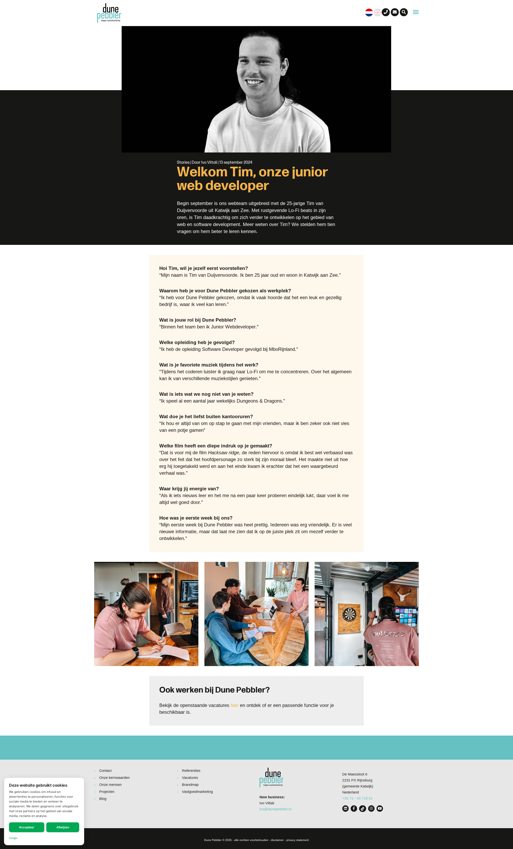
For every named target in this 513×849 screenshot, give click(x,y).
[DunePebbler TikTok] (362, 808)
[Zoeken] (404, 12)
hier (234, 705)
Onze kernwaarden (114, 778)
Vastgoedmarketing (197, 792)
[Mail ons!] (395, 12)
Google (13, 838)
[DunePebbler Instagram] (371, 808)
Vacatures (190, 778)
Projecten (106, 792)
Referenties (191, 771)
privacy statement (297, 840)
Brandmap (190, 785)
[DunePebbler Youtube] (380, 808)
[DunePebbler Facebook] (354, 808)
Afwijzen (63, 827)
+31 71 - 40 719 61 (357, 798)
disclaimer (277, 840)
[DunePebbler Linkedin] (345, 808)
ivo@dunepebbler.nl (275, 809)
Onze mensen (110, 785)
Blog (102, 799)
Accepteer (26, 827)
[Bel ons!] (386, 12)
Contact (105, 771)
